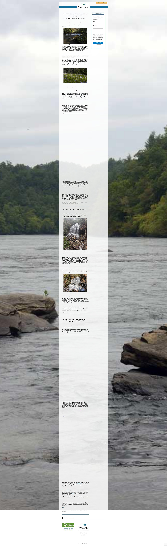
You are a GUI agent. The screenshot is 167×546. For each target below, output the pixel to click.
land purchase (68, 203)
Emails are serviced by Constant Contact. (97, 39)
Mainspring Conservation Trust (83, 6)
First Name (94, 25)
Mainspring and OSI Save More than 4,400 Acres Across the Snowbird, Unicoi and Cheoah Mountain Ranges (75, 14)
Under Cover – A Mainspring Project (75, 209)
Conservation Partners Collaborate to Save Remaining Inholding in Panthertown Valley (75, 320)
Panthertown (64, 511)
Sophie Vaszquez (79, 483)
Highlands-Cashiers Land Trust (71, 410)
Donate (104, 2)
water (83, 313)
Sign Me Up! (98, 42)
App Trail (67, 202)
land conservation (79, 510)
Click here (63, 507)
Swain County (77, 203)
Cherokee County (72, 202)
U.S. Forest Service (82, 410)
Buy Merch (99, 2)
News (66, 201)
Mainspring (79, 409)
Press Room (69, 201)
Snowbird (73, 203)
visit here (72, 493)
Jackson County (73, 510)
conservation (77, 202)
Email (94, 21)
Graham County (82, 202)
